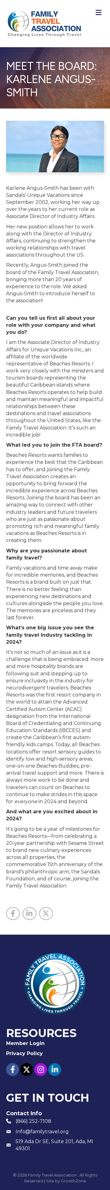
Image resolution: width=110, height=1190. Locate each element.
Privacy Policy (24, 1053)
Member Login (25, 1043)
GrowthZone (73, 1180)
